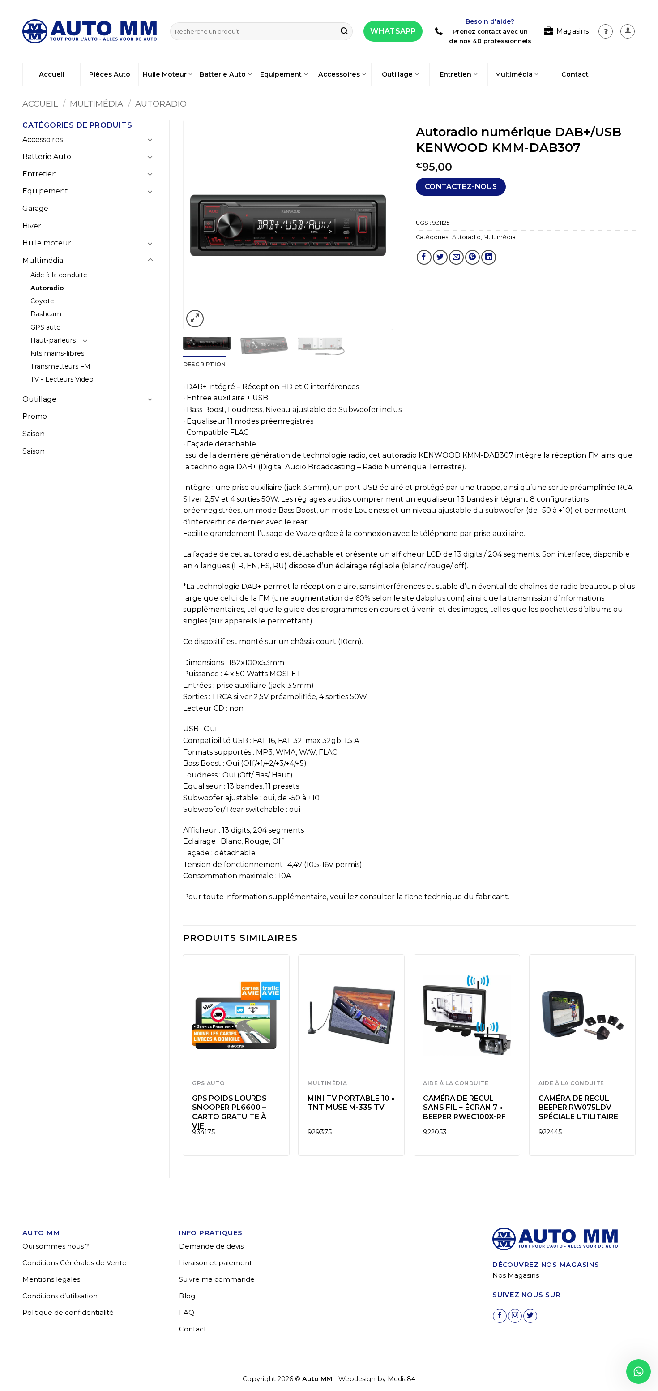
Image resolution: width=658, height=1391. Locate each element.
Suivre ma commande (217, 1279)
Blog (187, 1296)
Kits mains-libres (57, 353)
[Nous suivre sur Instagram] (515, 1316)
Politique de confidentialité (68, 1312)
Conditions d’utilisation (60, 1296)
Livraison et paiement (215, 1262)
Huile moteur (46, 243)
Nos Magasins (515, 1275)
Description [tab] (204, 364)
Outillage (397, 74)
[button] (627, 31)
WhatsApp (393, 31)
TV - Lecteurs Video (62, 379)
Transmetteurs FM (60, 366)
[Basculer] (150, 139)
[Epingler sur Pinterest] (472, 257)
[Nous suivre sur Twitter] (530, 1316)
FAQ (186, 1312)
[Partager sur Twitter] (440, 257)
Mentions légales (51, 1279)
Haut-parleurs (53, 340)
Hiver (31, 226)
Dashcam (45, 314)
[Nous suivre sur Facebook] (500, 1316)
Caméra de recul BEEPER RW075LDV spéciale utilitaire (578, 1107)
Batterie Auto (223, 74)
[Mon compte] (605, 31)
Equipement (281, 74)
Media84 (401, 1379)
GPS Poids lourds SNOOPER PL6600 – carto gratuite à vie (229, 1112)
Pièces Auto (109, 74)
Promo (34, 416)
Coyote (42, 301)
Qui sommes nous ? (55, 1246)
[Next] (377, 225)
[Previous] (199, 225)
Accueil (51, 74)
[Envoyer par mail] (456, 257)
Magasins (572, 31)
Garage (35, 208)
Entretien (455, 74)
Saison (33, 433)
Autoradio (161, 104)
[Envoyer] (344, 31)
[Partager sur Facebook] (424, 257)
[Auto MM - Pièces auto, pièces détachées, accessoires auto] (89, 31)
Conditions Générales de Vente (74, 1262)
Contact (575, 74)
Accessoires (339, 74)
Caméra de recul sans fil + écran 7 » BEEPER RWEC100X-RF (464, 1107)
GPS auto (45, 327)
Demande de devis (211, 1246)
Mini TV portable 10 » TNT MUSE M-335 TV (351, 1103)
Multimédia (514, 74)
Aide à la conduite (58, 275)
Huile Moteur (165, 74)
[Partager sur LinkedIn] (488, 257)
